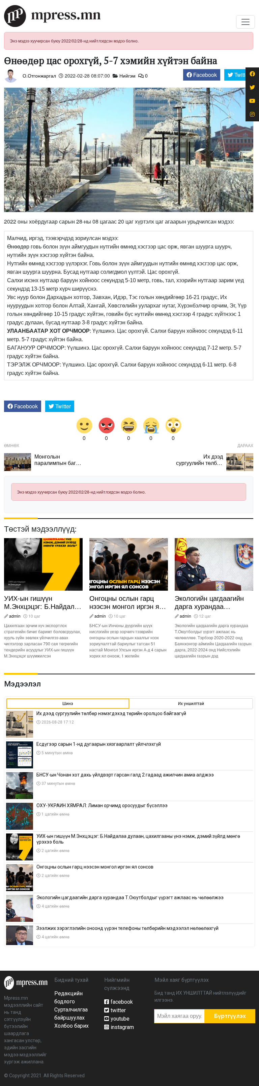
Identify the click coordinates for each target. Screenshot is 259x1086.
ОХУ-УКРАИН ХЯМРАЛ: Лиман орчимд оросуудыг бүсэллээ (102, 805)
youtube (120, 1019)
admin (15, 616)
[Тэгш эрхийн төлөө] (26, 982)
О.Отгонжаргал (39, 75)
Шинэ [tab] (67, 703)
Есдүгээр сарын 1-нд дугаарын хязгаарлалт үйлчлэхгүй (98, 744)
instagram (122, 1027)
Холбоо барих (71, 1026)
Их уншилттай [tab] (191, 703)
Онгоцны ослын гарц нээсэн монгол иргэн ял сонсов (126, 606)
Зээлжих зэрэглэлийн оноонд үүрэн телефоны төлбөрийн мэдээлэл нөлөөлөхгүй (127, 928)
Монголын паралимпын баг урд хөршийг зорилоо (55, 466)
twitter (118, 1010)
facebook (122, 1002)
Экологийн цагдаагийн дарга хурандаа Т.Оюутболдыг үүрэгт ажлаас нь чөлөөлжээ (209, 610)
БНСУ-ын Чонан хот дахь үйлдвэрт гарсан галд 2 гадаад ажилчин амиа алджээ (125, 774)
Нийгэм (127, 75)
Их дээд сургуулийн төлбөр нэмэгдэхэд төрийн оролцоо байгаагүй (199, 466)
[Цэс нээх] (245, 22)
